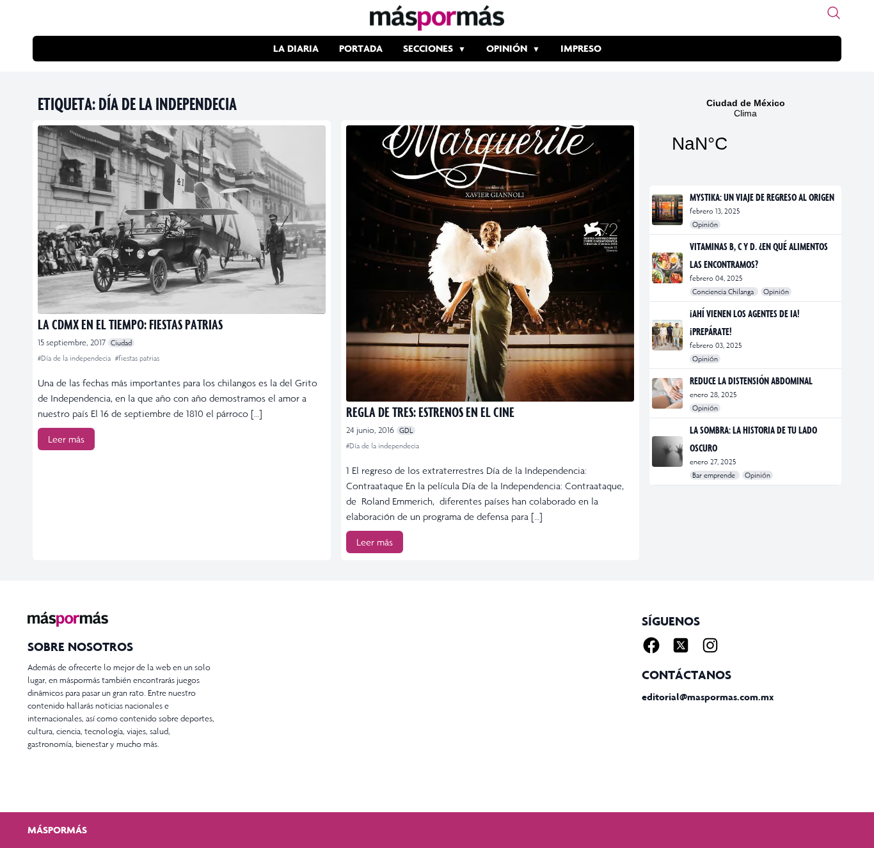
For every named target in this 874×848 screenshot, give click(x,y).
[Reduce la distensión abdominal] (668, 393)
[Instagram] (710, 645)
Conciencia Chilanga (724, 291)
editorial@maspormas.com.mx (708, 697)
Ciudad (121, 342)
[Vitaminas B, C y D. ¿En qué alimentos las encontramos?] (668, 268)
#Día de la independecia (75, 358)
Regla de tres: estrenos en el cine (430, 411)
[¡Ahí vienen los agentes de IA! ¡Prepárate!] (668, 335)
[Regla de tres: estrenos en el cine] (490, 263)
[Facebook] (651, 645)
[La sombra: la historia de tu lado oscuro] (668, 451)
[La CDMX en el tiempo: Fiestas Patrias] (182, 219)
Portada (361, 48)
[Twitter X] (680, 645)
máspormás (57, 830)
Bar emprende (714, 475)
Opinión (506, 48)
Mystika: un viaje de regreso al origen (762, 197)
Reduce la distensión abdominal (751, 380)
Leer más (66, 439)
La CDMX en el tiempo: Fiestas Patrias (130, 324)
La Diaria (296, 48)
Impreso (580, 48)
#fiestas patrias (137, 358)
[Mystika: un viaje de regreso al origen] (668, 209)
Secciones (428, 48)
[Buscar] (833, 12)
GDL (406, 430)
